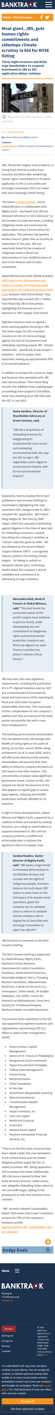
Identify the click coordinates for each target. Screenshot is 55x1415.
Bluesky (6, 1346)
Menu (5, 1271)
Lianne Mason (9, 146)
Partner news (23, 17)
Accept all (27, 1401)
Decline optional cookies (27, 1409)
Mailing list (7, 1335)
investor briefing (25, 202)
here (45, 1354)
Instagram (7, 1340)
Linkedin (6, 1351)
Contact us (7, 1300)
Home (7, 17)
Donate (9, 1328)
